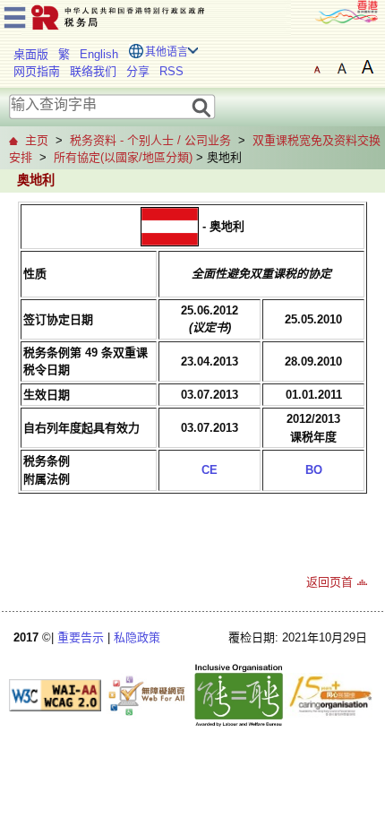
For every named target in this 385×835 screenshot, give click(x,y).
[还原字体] (317, 67)
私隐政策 (137, 637)
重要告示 (80, 637)
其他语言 (166, 52)
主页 (36, 140)
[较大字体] (342, 67)
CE (209, 470)
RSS (171, 71)
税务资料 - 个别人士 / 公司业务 (150, 140)
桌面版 (30, 54)
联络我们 (93, 71)
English (99, 54)
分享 (138, 71)
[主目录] (15, 15)
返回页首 (329, 582)
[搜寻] (202, 106)
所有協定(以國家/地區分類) (123, 157)
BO (313, 470)
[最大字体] (367, 67)
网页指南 (36, 71)
